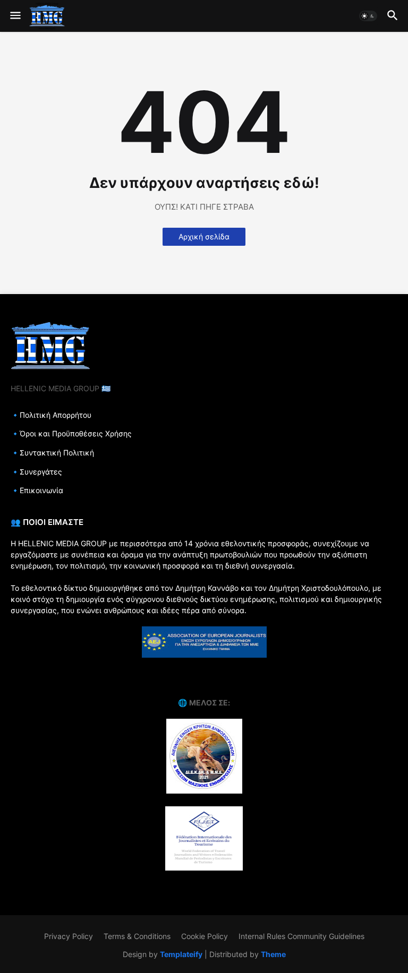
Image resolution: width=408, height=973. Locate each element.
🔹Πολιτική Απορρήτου (51, 414)
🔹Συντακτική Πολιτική (52, 452)
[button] (14, 16)
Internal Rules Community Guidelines (301, 936)
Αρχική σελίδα (204, 236)
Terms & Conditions (137, 936)
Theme (273, 954)
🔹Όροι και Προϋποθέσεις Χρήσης (71, 433)
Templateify (181, 954)
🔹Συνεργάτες (36, 471)
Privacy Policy (68, 936)
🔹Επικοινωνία (37, 490)
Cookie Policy (204, 936)
